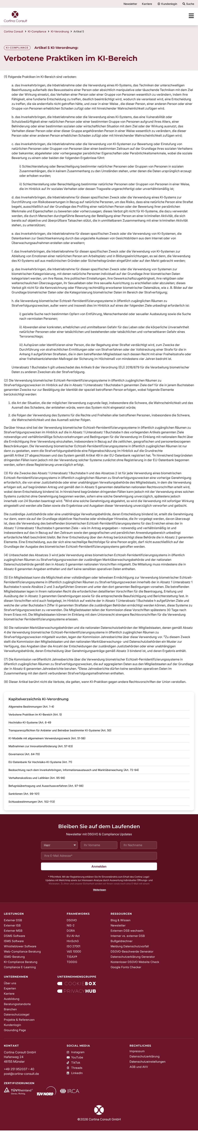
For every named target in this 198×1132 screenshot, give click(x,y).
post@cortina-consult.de (21, 1074)
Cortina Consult (13, 31)
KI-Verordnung (60, 31)
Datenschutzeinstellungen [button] (148, 1061)
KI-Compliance (37, 31)
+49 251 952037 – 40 (19, 1069)
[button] (99, 890)
